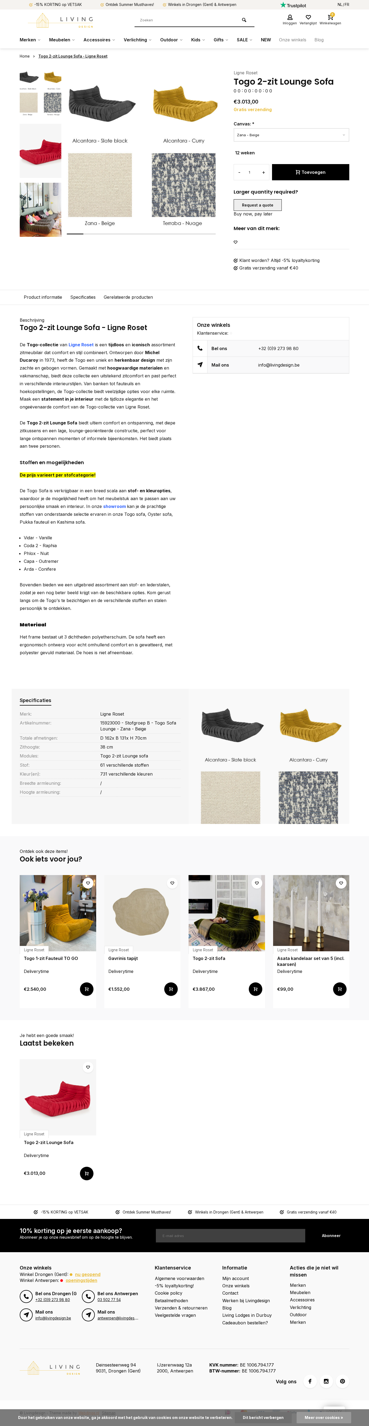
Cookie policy (168, 1293)
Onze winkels (292, 39)
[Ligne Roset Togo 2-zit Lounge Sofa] (58, 1097)
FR (347, 4)
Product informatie (43, 297)
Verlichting (135, 39)
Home (25, 56)
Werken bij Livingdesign (246, 1300)
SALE (242, 39)
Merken (28, 39)
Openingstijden (81, 1280)
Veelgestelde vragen (175, 1315)
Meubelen (59, 39)
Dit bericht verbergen (263, 1417)
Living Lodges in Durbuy (247, 1315)
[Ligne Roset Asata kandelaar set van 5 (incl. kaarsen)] (311, 913)
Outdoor (169, 39)
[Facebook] (310, 1381)
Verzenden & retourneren (181, 1308)
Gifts (219, 39)
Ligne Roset (245, 72)
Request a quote (257, 205)
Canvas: (244, 124)
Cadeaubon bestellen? (245, 1322)
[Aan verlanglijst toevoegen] (235, 242)
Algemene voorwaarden (179, 1278)
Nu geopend (87, 1274)
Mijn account (235, 1278)
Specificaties (83, 297)
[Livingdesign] (60, 20)
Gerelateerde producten (128, 297)
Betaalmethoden (171, 1300)
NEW (266, 39)
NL (340, 4)
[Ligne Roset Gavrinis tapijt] (142, 913)
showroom (114, 506)
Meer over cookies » (324, 1417)
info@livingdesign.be (279, 365)
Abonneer (331, 1235)
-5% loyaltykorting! (174, 1285)
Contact (230, 1293)
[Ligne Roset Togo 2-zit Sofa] (227, 913)
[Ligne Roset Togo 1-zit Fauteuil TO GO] (58, 913)
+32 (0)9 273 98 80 (278, 348)
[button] (40, 232)
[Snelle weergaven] (86, 989)
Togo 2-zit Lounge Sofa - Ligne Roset (73, 56)
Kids (195, 39)
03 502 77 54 (109, 1300)
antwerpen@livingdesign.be (121, 1318)
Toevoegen (313, 172)
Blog (319, 39)
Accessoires (96, 39)
